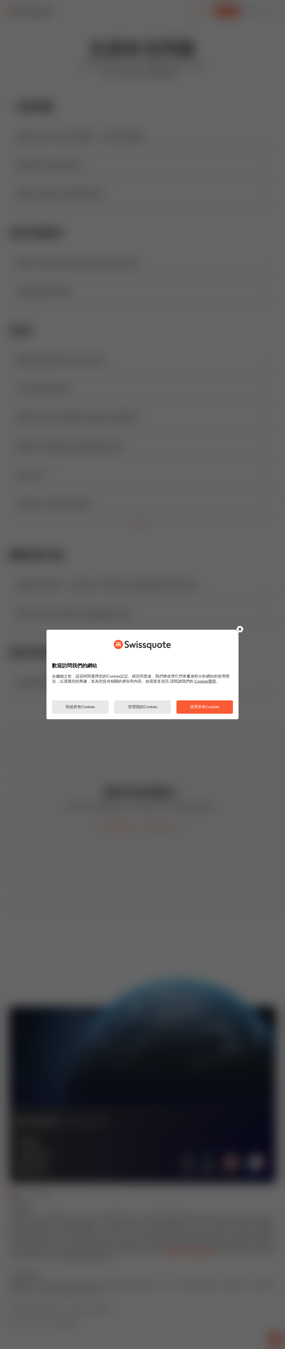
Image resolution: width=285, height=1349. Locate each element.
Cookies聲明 (204, 682)
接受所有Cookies (204, 707)
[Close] (240, 629)
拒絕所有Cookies (80, 707)
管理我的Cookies (142, 707)
